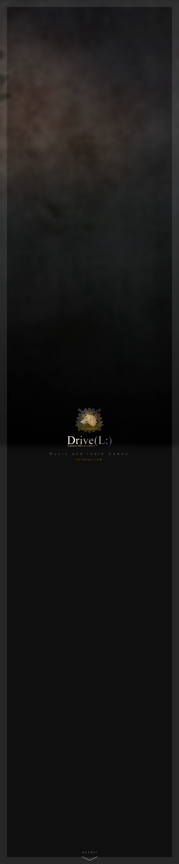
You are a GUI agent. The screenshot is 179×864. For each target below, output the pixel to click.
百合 (102, 250)
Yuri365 (105, 501)
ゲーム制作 (96, 288)
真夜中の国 (107, 580)
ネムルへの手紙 (112, 377)
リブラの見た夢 (112, 331)
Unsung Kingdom (115, 415)
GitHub (20, 214)
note (20, 243)
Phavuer (105, 538)
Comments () (140, 360)
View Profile (164, 203)
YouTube (20, 224)
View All (108, 300)
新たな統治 (107, 623)
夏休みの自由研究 (102, 228)
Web (92, 250)
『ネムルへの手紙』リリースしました (118, 266)
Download (110, 586)
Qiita (20, 204)
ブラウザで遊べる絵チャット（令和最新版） (132, 464)
